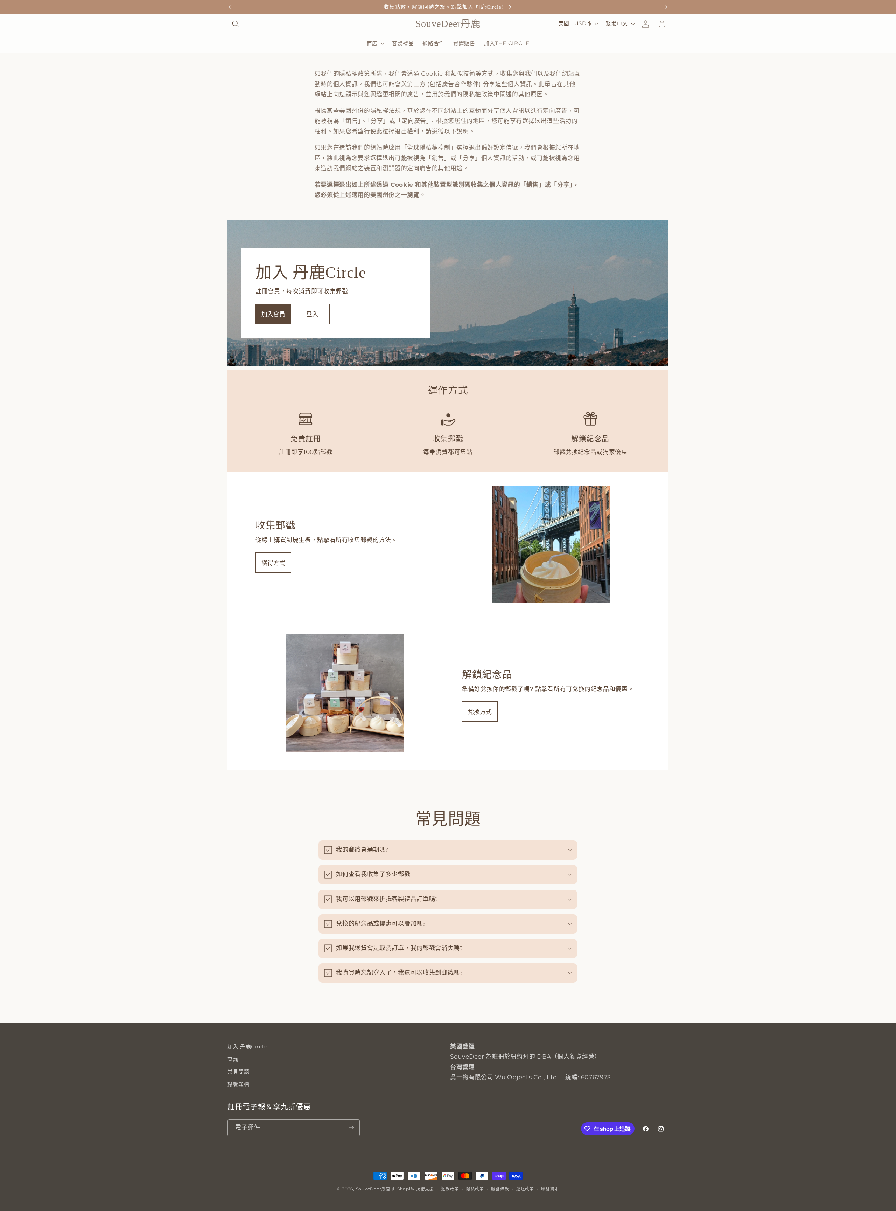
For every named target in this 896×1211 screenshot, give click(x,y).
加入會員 (273, 314)
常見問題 (238, 1072)
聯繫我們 (238, 1085)
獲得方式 (273, 562)
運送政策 (525, 1188)
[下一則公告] (666, 7)
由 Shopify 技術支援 (413, 1188)
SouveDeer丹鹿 (373, 1188)
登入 (312, 314)
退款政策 (450, 1188)
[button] (235, 24)
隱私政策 (475, 1188)
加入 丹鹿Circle (247, 1047)
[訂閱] (351, 1127)
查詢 (232, 1059)
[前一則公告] (229, 7)
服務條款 (500, 1188)
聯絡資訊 (550, 1188)
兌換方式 (480, 711)
